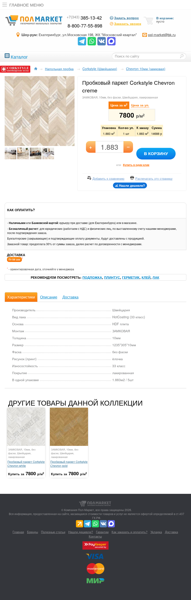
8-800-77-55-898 (85, 25)
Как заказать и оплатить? (129, 532)
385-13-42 (84, 17)
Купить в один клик (136, 165)
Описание (48, 297)
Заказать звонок (127, 23)
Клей (146, 277)
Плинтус (112, 277)
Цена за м (118, 104)
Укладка (156, 532)
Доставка (70, 297)
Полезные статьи (53, 532)
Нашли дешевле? (80, 532)
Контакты (95, 536)
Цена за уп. (140, 105)
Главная (18, 532)
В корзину (156, 153)
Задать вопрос (126, 17)
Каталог (19, 56)
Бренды (32, 532)
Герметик (131, 277)
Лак (156, 277)
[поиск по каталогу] (181, 56)
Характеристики (21, 297)
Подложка (92, 277)
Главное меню (26, 5)
